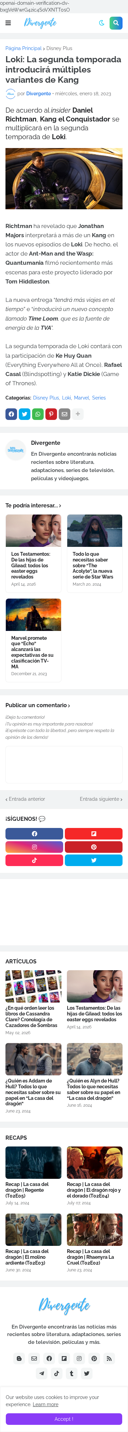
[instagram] (34, 847)
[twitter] (94, 860)
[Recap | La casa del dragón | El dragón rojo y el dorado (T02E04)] (95, 1162)
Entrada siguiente (99, 799)
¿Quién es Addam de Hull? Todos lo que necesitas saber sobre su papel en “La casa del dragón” (33, 1092)
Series (99, 398)
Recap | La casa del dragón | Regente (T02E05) (26, 1190)
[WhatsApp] (38, 414)
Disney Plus (59, 48)
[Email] (64, 414)
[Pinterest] (51, 414)
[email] (34, 1358)
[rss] (109, 1358)
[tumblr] (71, 1373)
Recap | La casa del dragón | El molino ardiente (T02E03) (26, 1257)
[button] (8, 23)
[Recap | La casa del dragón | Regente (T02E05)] (33, 1162)
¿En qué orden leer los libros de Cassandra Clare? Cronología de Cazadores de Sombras (31, 1016)
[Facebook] (11, 414)
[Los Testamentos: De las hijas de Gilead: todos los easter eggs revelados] (33, 531)
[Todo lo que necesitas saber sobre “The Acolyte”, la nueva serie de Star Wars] (95, 531)
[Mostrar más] (78, 414)
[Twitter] (24, 414)
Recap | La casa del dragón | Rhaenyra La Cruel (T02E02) (90, 1257)
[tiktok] (34, 860)
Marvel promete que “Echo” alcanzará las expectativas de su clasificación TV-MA (32, 652)
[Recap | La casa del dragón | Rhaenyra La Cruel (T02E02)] (95, 1230)
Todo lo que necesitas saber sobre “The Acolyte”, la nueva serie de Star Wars (93, 565)
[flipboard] (94, 834)
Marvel (81, 398)
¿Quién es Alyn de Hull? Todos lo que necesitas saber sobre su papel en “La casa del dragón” (93, 1089)
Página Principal (23, 48)
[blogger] (19, 1358)
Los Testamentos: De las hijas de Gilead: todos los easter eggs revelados (30, 565)
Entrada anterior (27, 799)
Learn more (45, 1404)
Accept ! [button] (64, 1419)
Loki (66, 398)
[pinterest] (94, 847)
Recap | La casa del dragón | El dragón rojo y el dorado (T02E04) (94, 1190)
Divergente (45, 443)
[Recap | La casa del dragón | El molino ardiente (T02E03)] (33, 1230)
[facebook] (34, 834)
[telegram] (41, 1373)
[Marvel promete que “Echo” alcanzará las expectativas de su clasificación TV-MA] (33, 615)
